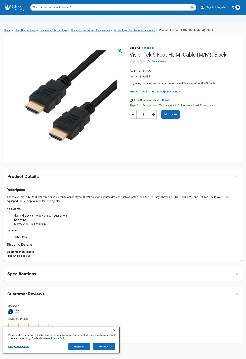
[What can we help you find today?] (192, 7)
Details (166, 100)
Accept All (104, 346)
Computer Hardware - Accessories (90, 30)
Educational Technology (53, 30)
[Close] (114, 330)
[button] (213, 7)
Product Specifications (166, 91)
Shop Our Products (25, 30)
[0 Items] (232, 7)
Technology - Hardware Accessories (134, 30)
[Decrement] (133, 114)
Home (7, 30)
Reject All (79, 346)
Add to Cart (170, 114)
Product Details (139, 91)
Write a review (159, 61)
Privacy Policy (58, 338)
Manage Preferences (18, 346)
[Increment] (153, 114)
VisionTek (148, 47)
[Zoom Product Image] (120, 51)
